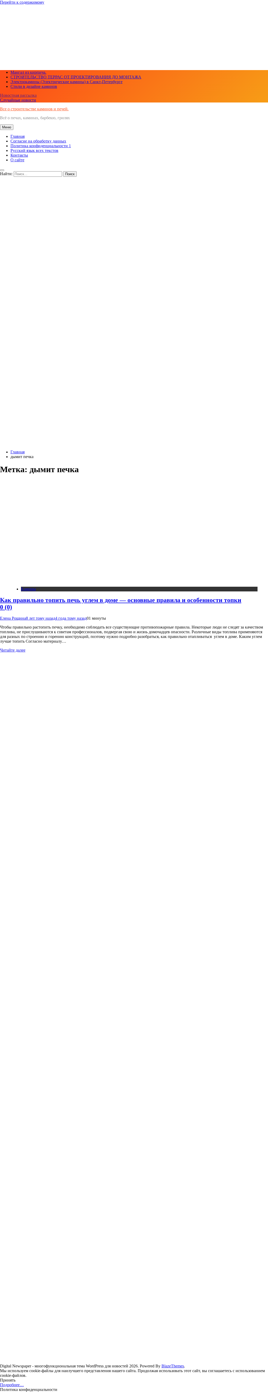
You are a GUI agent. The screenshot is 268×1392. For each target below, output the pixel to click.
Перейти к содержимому (22, 2)
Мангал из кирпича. (28, 72)
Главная (17, 136)
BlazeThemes (172, 1366)
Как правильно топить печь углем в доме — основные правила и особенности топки (120, 604)
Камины (28, 589)
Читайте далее (12, 650)
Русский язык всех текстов (34, 150)
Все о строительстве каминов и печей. (34, 109)
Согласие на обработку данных (38, 141)
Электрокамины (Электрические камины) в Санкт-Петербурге (66, 81)
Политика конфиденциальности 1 (40, 146)
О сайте (17, 160)
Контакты (19, 155)
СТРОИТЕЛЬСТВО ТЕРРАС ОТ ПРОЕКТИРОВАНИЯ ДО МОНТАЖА (75, 77)
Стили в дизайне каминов (33, 86)
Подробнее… (12, 1385)
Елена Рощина (13, 618)
